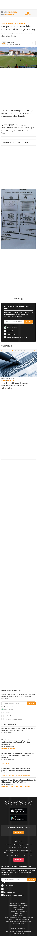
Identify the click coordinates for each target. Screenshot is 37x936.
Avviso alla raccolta (18, 924)
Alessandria (22, 24)
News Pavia (10, 331)
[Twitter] (11, 802)
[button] (35, 351)
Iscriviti (28, 322)
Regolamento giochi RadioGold (18, 912)
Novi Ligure (10, 775)
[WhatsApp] (30, 802)
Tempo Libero (19, 762)
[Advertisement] (18, 88)
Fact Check (18, 914)
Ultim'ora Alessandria (13, 850)
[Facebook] (7, 802)
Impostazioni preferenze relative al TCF (18, 920)
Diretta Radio (9, 855)
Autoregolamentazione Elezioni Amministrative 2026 (18, 918)
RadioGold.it (23, 928)
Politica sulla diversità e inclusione (18, 906)
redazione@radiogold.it (25, 931)
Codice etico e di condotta (18, 908)
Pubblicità (29, 845)
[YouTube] (16, 802)
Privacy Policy (24, 337)
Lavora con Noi (27, 855)
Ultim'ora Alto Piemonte (12, 853)
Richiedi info (18, 832)
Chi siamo (8, 845)
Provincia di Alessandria (22, 775)
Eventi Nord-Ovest (12, 334)
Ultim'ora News (22, 847)
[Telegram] (25, 802)
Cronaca (3, 380)
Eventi (3, 762)
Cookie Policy (23, 904)
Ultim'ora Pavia (26, 850)
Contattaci (18, 860)
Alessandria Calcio (7, 24)
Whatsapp (12, 847)
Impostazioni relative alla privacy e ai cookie (18, 922)
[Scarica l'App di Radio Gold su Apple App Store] (18, 811)
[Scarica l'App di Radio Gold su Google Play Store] (18, 818)
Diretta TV (18, 855)
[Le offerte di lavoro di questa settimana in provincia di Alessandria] (18, 364)
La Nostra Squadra (18, 845)
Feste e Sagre (10, 762)
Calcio (16, 24)
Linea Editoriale (18, 910)
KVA (23, 933)
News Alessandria (12, 328)
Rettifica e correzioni (18, 916)
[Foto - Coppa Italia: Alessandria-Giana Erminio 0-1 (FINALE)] (18, 57)
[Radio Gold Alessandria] (9, 13)
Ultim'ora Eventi (27, 853)
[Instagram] (21, 802)
